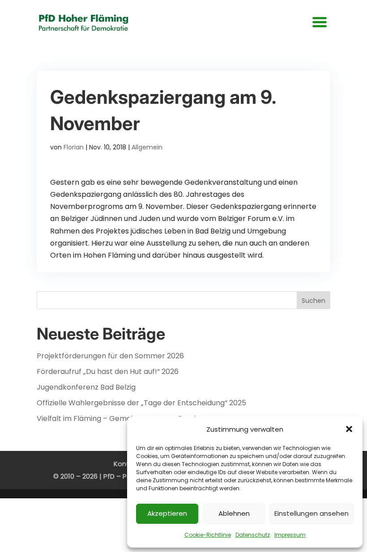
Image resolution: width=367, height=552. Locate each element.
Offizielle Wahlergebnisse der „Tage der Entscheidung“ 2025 (141, 403)
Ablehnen (234, 513)
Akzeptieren (167, 513)
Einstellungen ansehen (311, 513)
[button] (349, 429)
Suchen (313, 300)
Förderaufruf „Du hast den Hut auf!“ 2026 (108, 371)
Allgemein (147, 147)
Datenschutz (252, 535)
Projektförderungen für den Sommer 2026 (110, 356)
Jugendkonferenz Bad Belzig (86, 387)
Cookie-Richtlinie (207, 535)
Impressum (290, 535)
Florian (74, 147)
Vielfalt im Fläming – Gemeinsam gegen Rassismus (125, 418)
